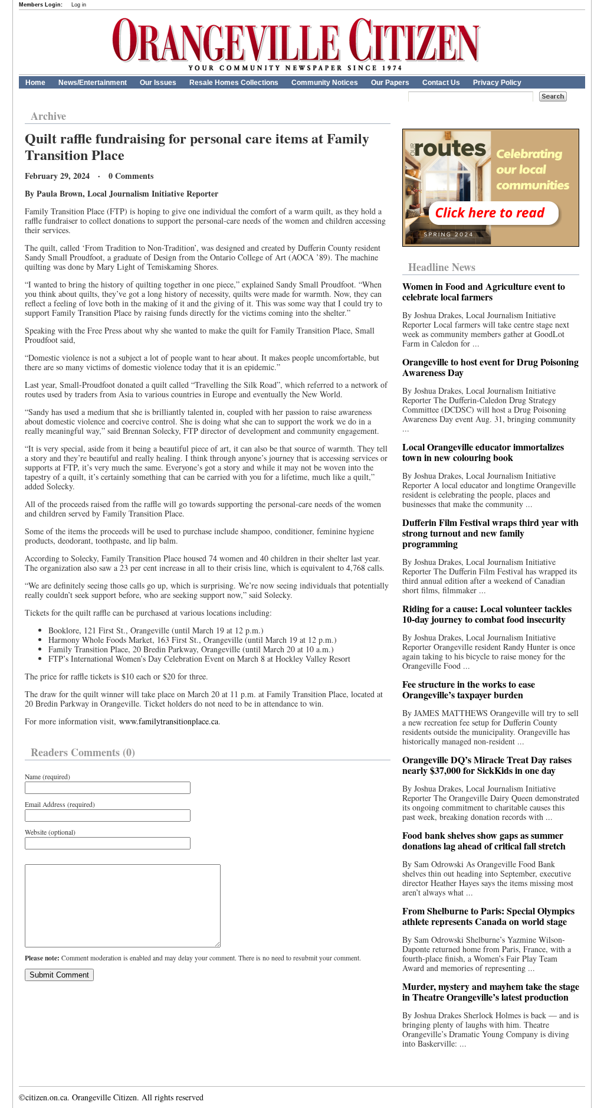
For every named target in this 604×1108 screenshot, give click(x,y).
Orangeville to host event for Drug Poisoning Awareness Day (490, 367)
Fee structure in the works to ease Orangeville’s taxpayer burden (468, 689)
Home (35, 83)
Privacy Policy (497, 83)
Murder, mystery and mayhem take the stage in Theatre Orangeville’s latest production (490, 991)
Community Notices (324, 83)
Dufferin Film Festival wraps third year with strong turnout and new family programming (490, 532)
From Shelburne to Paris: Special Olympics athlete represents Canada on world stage (488, 916)
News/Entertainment (92, 83)
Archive (48, 115)
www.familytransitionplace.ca (168, 721)
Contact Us (441, 83)
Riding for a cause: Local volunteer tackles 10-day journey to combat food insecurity (487, 614)
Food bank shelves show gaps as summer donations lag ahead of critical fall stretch (484, 840)
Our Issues (158, 83)
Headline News (441, 266)
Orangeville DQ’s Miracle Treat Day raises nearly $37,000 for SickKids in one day (487, 765)
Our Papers (390, 83)
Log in (78, 5)
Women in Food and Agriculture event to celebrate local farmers (483, 291)
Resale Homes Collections (233, 83)
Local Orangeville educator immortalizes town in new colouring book (483, 452)
